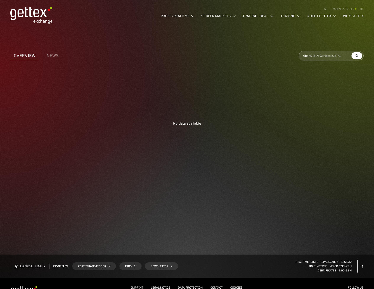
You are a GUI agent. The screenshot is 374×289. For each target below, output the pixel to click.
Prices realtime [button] (175, 16)
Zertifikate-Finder (92, 266)
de (362, 9)
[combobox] (331, 55)
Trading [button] (287, 16)
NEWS (53, 55)
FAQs (128, 266)
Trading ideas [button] (256, 16)
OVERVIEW (24, 55)
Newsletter (159, 266)
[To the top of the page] (362, 266)
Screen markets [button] (216, 16)
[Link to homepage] (31, 15)
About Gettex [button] (319, 16)
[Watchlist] (324, 9)
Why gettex (353, 16)
